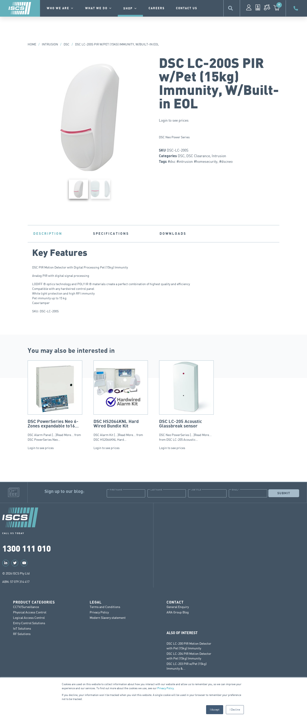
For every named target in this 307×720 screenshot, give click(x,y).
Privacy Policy (165, 688)
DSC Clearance (198, 156)
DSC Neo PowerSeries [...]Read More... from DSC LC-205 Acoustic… (185, 430)
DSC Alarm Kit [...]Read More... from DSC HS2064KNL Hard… (118, 430)
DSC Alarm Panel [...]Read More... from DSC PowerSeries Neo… (54, 430)
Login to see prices (174, 120)
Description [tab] (47, 233)
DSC (66, 44)
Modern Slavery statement (108, 617)
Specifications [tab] (111, 233)
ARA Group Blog (178, 612)
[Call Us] (296, 8)
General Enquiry (178, 607)
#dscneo (226, 161)
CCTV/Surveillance (26, 607)
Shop (128, 8)
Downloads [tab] (173, 233)
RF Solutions (22, 634)
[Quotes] (258, 7)
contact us (186, 8)
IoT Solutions (22, 628)
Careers (157, 8)
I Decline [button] (235, 709)
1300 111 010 (26, 548)
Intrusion (50, 44)
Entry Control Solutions (29, 623)
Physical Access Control (29, 612)
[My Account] (249, 7)
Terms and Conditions (105, 607)
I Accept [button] (214, 709)
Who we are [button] (58, 8)
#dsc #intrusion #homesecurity (192, 161)
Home (32, 44)
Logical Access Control (29, 617)
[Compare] (267, 7)
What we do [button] (96, 8)
